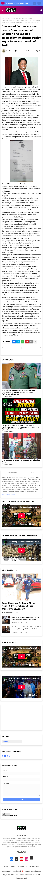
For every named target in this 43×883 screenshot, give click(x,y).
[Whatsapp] (22, 341)
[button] (34, 3)
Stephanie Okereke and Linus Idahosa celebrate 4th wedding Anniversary (25, 618)
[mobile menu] (2, 9)
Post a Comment (8, 495)
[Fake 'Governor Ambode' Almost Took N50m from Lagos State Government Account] (21, 587)
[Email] (31, 341)
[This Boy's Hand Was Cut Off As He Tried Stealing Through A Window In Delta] (6, 629)
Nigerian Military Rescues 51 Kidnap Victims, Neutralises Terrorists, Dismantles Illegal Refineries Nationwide (18, 392)
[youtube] (21, 859)
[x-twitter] (16, 859)
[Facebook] (14, 341)
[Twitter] (18, 341)
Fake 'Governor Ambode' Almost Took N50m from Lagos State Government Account (19, 606)
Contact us (22, 867)
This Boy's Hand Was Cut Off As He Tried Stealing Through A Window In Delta (26, 628)
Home (4, 18)
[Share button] (35, 341)
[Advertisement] (12, 716)
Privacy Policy (34, 867)
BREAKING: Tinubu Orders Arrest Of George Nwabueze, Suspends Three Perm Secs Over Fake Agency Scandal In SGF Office (20, 427)
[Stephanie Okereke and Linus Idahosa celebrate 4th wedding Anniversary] (6, 620)
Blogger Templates (32, 871)
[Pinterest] (27, 341)
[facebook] (11, 859)
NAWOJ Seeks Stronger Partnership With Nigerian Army (21, 461)
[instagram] (26, 859)
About (13, 867)
